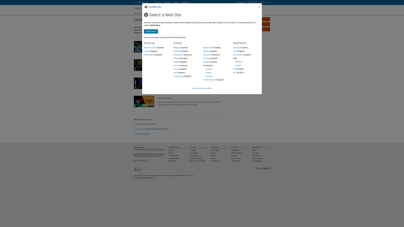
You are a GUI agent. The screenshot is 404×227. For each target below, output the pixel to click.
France (176, 65)
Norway (206, 51)
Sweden (206, 62)
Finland (176, 62)
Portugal (206, 58)
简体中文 (238, 62)
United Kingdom (209, 80)
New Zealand (238, 55)
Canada (147, 51)
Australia (236, 48)
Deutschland (178, 55)
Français (209, 76)
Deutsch (209, 69)
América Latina (150, 48)
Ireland (176, 69)
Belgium (177, 48)
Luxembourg (179, 76)
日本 (235, 69)
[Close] (259, 7)
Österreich (207, 55)
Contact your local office (202, 88)
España (176, 58)
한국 (235, 73)
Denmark (177, 51)
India (235, 51)
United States (149, 55)
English (208, 73)
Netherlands (208, 48)
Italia (175, 73)
